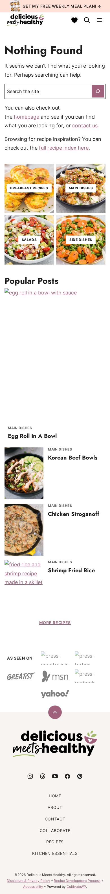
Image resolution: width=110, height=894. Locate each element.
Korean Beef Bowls (72, 458)
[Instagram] (30, 776)
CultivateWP (76, 886)
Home (55, 795)
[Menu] (99, 20)
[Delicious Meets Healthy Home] (25, 20)
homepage (27, 117)
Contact (55, 819)
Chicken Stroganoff (73, 514)
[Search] (87, 20)
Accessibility (33, 886)
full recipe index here (64, 148)
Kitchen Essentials (55, 853)
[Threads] (42, 776)
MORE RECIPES (55, 622)
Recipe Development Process (77, 881)
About (55, 807)
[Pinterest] (80, 776)
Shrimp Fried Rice (71, 570)
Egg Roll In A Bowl (32, 436)
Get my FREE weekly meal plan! (59, 6)
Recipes (55, 841)
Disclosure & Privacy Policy (28, 881)
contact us (85, 125)
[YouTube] (55, 776)
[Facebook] (67, 776)
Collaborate (55, 830)
